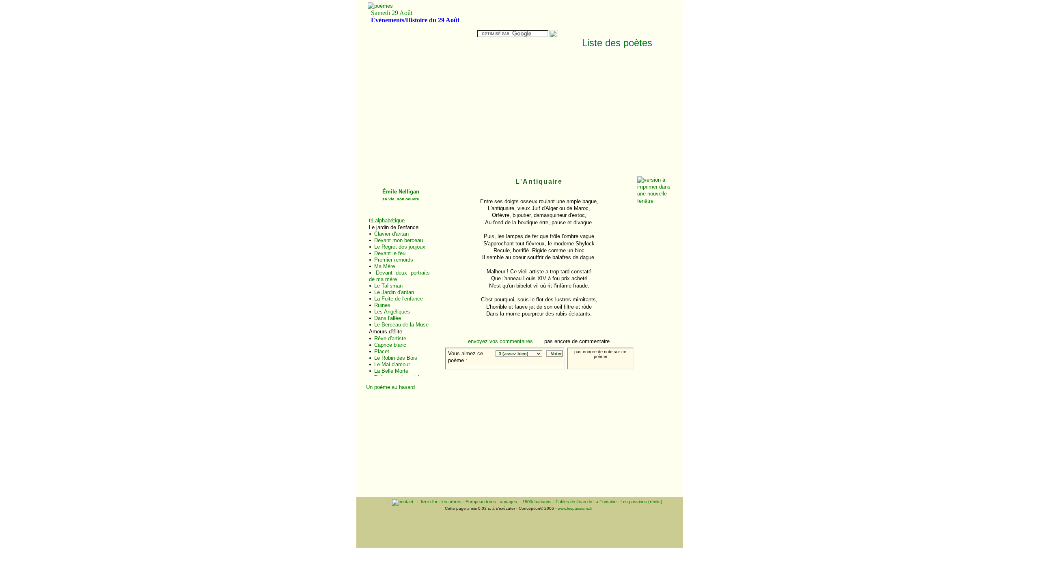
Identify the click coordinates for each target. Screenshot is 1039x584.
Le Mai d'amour (392, 364)
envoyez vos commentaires (500, 341)
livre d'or (429, 501)
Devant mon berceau (398, 240)
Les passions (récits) (641, 501)
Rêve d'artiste (390, 338)
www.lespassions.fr (575, 508)
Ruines (382, 305)
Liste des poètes (617, 42)
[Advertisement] (599, 114)
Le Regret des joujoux (399, 247)
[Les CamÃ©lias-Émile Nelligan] (612, 375)
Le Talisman (388, 286)
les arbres (451, 501)
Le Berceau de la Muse (401, 325)
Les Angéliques (392, 312)
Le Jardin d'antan (394, 292)
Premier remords (393, 260)
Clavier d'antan (391, 234)
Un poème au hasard (390, 387)
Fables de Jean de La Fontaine (586, 501)
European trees (481, 501)
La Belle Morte (391, 371)
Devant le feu (389, 253)
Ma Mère (384, 266)
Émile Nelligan (400, 195)
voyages (508, 501)
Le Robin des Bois (395, 358)
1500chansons (537, 501)
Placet (381, 351)
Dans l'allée (387, 318)
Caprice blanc (390, 345)
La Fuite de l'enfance (398, 299)
